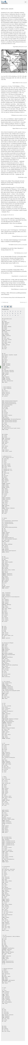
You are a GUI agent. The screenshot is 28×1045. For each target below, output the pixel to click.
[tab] (2, 306)
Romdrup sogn (23, 302)
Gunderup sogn (5, 302)
